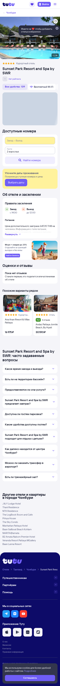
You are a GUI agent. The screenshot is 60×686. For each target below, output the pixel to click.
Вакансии (6, 645)
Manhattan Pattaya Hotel (15, 525)
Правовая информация (13, 652)
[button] (32, 4)
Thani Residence (10, 507)
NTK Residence (10, 511)
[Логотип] (8, 4)
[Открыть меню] (55, 4)
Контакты (6, 648)
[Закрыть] (57, 28)
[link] (12, 255)
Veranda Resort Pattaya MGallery (19, 540)
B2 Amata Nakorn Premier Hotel (18, 536)
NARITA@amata (10, 533)
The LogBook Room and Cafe (17, 514)
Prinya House (9, 518)
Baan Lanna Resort (12, 544)
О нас (5, 641)
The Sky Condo (10, 522)
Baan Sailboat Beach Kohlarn (17, 529)
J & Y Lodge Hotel (11, 503)
